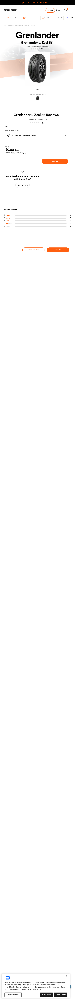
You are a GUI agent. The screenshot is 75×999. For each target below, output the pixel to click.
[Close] (67, 976)
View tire (55, 161)
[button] (36, 135)
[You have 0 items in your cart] (65, 10)
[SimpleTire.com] (12, 10)
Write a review (34, 250)
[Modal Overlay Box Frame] (37, 2)
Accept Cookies (61, 994)
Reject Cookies (46, 994)
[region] (36, 986)
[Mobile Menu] (70, 10)
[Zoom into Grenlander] (37, 69)
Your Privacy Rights (13, 994)
